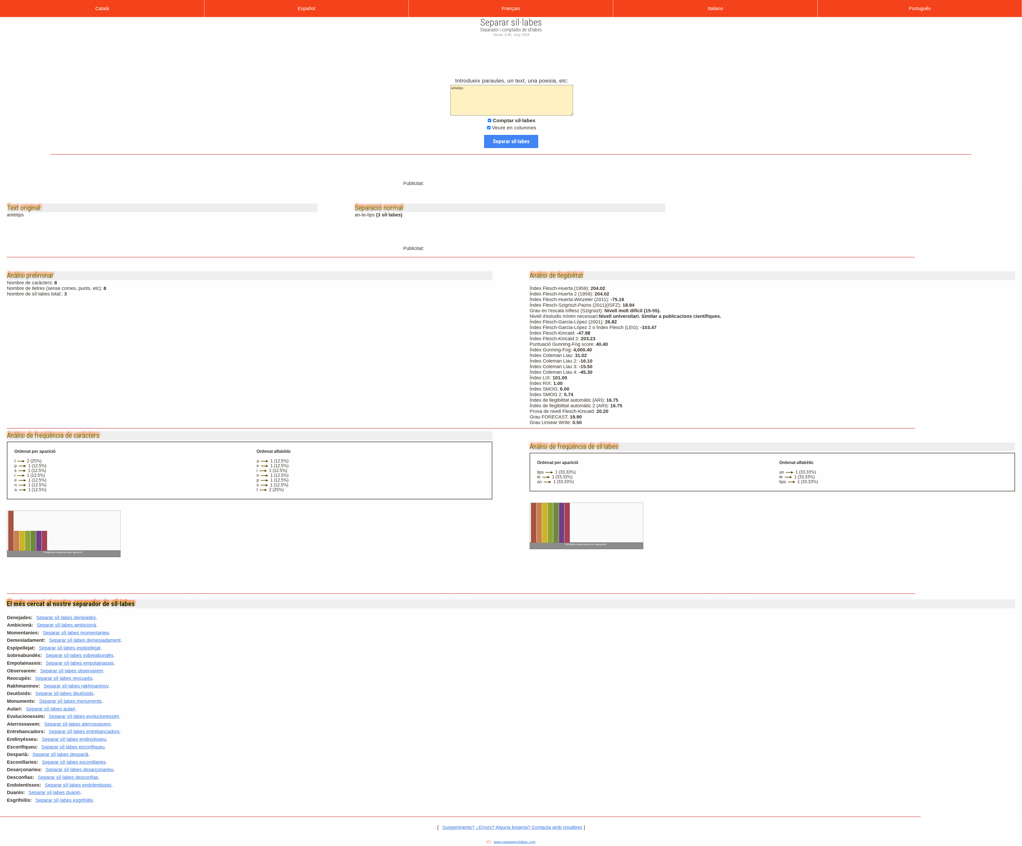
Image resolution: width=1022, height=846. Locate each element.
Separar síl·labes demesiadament (85, 640)
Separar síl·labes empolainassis (80, 663)
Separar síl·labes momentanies (76, 632)
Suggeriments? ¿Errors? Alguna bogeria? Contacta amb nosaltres (512, 827)
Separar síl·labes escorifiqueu (73, 747)
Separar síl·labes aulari (50, 709)
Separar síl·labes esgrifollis (64, 800)
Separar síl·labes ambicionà (66, 625)
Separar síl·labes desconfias (68, 777)
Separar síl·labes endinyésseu (74, 739)
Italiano (715, 8)
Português (920, 8)
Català (102, 8)
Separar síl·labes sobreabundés (79, 655)
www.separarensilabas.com (514, 842)
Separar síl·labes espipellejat (69, 648)
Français (511, 8)
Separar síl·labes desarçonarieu (79, 769)
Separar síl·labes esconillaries (74, 762)
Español (306, 8)
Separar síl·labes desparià (60, 754)
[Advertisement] (511, 56)
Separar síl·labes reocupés (63, 678)
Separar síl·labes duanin (54, 792)
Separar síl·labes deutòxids (64, 693)
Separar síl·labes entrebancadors (84, 731)
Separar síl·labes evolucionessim (84, 716)
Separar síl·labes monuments (70, 701)
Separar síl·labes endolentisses (78, 785)
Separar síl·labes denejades (66, 617)
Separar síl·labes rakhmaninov (76, 686)
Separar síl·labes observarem (71, 670)
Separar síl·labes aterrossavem (77, 724)
